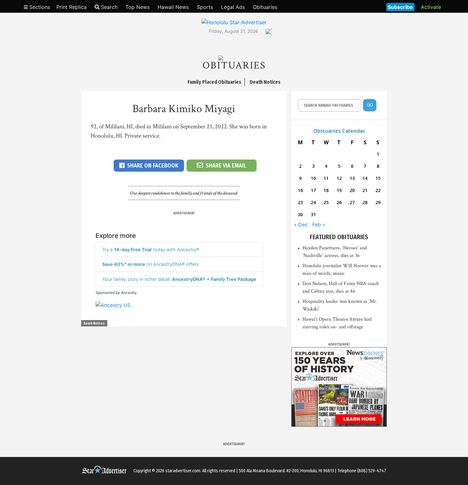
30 (300, 214)
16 (300, 190)
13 (352, 178)
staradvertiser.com (182, 471)
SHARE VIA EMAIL (226, 165)
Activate (431, 7)
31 (313, 214)
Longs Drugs (362, 6)
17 (313, 190)
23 (300, 202)
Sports (205, 7)
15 (377, 178)
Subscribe (400, 7)
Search (109, 7)
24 (313, 202)
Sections (39, 7)
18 (326, 190)
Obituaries (265, 7)
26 (339, 202)
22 (377, 190)
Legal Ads (233, 7)
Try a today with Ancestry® (150, 249)
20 (352, 190)
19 (339, 190)
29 (377, 202)
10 (313, 178)
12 (339, 178)
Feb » (318, 224)
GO (370, 105)
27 (352, 202)
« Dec (301, 224)
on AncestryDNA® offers (150, 264)
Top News (137, 7)
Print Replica (71, 7)
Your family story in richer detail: (179, 279)
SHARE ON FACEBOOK (152, 165)
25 (326, 202)
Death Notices (94, 323)
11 (326, 178)
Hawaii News (173, 7)
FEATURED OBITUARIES (339, 237)
